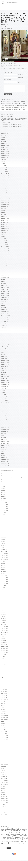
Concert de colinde (21, 830)
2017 (12, 827)
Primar (25, 836)
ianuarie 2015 (4, 400)
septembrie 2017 (4, 344)
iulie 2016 (3, 368)
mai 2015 (3, 392)
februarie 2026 (4, 145)
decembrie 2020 (4, 271)
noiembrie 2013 (4, 427)
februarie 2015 (4, 398)
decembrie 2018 (4, 315)
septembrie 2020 (4, 277)
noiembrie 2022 (4, 224)
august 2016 (3, 366)
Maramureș (12, 834)
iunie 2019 (3, 303)
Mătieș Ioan (23, 834)
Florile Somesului (21, 831)
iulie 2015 (3, 388)
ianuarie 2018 (4, 335)
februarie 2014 (4, 421)
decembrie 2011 (4, 461)
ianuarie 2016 (4, 378)
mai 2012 (3, 453)
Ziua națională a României (8, 841)
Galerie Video (11, 5)
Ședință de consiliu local (13, 842)
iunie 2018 (3, 325)
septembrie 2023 (4, 204)
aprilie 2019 (3, 307)
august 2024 (3, 181)
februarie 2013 (4, 441)
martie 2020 (3, 285)
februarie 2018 (4, 333)
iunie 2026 (3, 137)
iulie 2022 (3, 232)
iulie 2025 (3, 159)
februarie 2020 (4, 287)
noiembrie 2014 (4, 404)
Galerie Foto (3, 5)
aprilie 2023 (3, 214)
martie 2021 (3, 265)
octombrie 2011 (4, 465)
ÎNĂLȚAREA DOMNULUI (6, 66)
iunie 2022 (3, 234)
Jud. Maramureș (12, 832)
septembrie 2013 (4, 429)
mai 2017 (3, 352)
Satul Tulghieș (10, 116)
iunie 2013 (3, 435)
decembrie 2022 (4, 222)
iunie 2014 (3, 412)
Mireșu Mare (17, 834)
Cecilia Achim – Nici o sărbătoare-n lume (13, 124)
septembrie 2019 (4, 297)
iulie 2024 (3, 183)
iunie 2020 (3, 279)
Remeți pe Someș (4, 837)
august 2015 (3, 386)
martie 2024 (3, 192)
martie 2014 (3, 419)
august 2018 (3, 321)
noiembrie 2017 (4, 340)
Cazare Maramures (5, 118)
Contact (2, 8)
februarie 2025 (4, 169)
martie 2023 (3, 216)
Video (22, 837)
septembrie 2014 (4, 408)
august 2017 (3, 346)
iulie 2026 (3, 135)
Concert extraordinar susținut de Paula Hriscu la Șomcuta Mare (14, 105)
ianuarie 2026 (4, 147)
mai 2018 (3, 327)
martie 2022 (3, 240)
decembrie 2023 (4, 198)
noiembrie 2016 (4, 362)
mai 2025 (3, 163)
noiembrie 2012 (4, 445)
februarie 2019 (4, 311)
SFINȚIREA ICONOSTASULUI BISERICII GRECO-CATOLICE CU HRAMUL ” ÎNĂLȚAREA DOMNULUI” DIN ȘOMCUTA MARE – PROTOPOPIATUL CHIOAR (14, 18)
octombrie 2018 (4, 319)
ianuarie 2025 (4, 171)
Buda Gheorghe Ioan (14, 829)
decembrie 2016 (4, 360)
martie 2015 (3, 396)
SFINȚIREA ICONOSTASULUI (7, 68)
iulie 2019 (3, 301)
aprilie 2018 (3, 329)
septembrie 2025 (4, 155)
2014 (6, 65)
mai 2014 (3, 415)
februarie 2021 (4, 267)
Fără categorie (17, 63)
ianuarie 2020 (4, 289)
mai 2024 (3, 188)
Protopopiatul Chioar (20, 66)
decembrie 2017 (4, 338)
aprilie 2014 (3, 417)
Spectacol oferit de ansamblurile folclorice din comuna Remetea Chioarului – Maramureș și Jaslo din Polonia (14, 119)
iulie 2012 (3, 449)
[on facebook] (13, 854)
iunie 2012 (3, 451)
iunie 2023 (3, 210)
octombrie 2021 (4, 250)
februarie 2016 (4, 376)
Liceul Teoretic (19, 832)
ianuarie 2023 (4, 220)
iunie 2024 (3, 185)
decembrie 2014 (4, 402)
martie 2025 (3, 167)
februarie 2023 (4, 218)
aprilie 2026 (3, 141)
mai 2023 (3, 212)
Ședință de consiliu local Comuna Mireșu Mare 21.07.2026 (13, 109)
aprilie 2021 (3, 263)
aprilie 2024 (3, 190)
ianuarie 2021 (4, 269)
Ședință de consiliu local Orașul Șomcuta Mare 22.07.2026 (13, 107)
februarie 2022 (4, 242)
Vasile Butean (23, 68)
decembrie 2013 (4, 425)
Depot (2, 122)
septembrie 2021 (4, 252)
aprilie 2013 (3, 437)
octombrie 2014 (4, 406)
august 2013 (3, 431)
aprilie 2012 (3, 455)
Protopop (14, 66)
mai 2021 (3, 260)
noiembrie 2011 (4, 463)
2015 (8, 827)
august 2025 (3, 157)
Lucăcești (24, 832)
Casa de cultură (24, 829)
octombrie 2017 (4, 342)
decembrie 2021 (4, 246)
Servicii (22, 5)
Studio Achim (11, 2)
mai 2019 (3, 305)
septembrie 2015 (4, 384)
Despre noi (17, 5)
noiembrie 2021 (4, 248)
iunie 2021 (3, 258)
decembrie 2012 (4, 443)
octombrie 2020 (4, 275)
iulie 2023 (3, 208)
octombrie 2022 (4, 226)
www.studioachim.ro (21, 838)
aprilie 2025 (3, 165)
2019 (16, 827)
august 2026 (3, 133)
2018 (14, 827)
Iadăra (2, 832)
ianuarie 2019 (4, 313)
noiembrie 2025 (4, 151)
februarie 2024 (4, 194)
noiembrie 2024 (4, 175)
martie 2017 (3, 356)
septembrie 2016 (4, 364)
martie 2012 (3, 457)
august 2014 (3, 410)
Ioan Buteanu (6, 832)
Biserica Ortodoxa (4, 829)
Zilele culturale (3, 839)
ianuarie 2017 (4, 358)
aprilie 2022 (3, 238)
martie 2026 (3, 143)
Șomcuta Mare (17, 68)
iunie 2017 (3, 350)
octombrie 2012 (4, 447)
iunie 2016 (3, 370)
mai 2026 (3, 139)
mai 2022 (3, 236)
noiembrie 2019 (4, 293)
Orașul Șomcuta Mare (15, 836)
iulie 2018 (3, 323)
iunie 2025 (3, 161)
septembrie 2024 (4, 179)
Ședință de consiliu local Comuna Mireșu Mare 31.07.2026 (13, 103)
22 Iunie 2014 (10, 65)
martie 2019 (3, 309)
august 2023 (3, 206)
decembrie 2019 (4, 291)
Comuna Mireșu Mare (8, 830)
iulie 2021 (3, 256)
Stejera (9, 837)
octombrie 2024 (4, 177)
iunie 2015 (3, 390)
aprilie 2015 (3, 394)
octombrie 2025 (4, 153)
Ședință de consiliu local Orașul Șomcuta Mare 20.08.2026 (13, 101)
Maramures (5, 834)
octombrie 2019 (4, 295)
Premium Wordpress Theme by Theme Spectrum (14, 858)
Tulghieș (19, 837)
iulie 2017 (3, 348)
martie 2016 (3, 374)
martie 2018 (3, 331)
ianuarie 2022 (4, 244)
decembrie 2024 (4, 173)
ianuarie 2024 (4, 196)
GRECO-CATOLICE (18, 65)
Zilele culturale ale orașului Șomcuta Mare (15, 839)
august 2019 (3, 299)
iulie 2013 (3, 433)
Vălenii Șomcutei (10, 838)
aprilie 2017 (3, 354)
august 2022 (3, 230)
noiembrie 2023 (4, 200)
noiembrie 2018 (4, 317)
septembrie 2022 (4, 228)
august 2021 (3, 254)
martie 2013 (3, 439)
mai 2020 (3, 281)
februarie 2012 (4, 459)
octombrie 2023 (4, 202)
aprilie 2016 (3, 372)
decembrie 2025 (4, 149)
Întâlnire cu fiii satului (16, 841)
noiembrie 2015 (4, 382)
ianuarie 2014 (4, 423)
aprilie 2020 (3, 283)
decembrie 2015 (4, 380)
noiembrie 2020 (4, 273)
